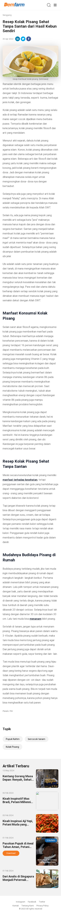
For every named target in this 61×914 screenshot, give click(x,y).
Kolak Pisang (12, 747)
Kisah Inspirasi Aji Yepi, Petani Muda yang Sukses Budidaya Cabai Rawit (18, 826)
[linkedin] (17, 38)
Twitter (42, 902)
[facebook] (28, 38)
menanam (35, 618)
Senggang (7, 15)
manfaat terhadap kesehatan (20, 479)
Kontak (16, 906)
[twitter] (23, 38)
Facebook (32, 902)
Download (11, 853)
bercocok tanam (36, 739)
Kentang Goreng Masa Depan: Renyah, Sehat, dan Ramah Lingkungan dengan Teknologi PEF (18, 781)
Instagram (20, 902)
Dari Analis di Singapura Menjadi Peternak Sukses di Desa (18, 880)
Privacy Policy (42, 906)
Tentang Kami (27, 906)
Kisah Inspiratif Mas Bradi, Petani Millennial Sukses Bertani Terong (18, 802)
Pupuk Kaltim (13, 739)
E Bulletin (51, 840)
